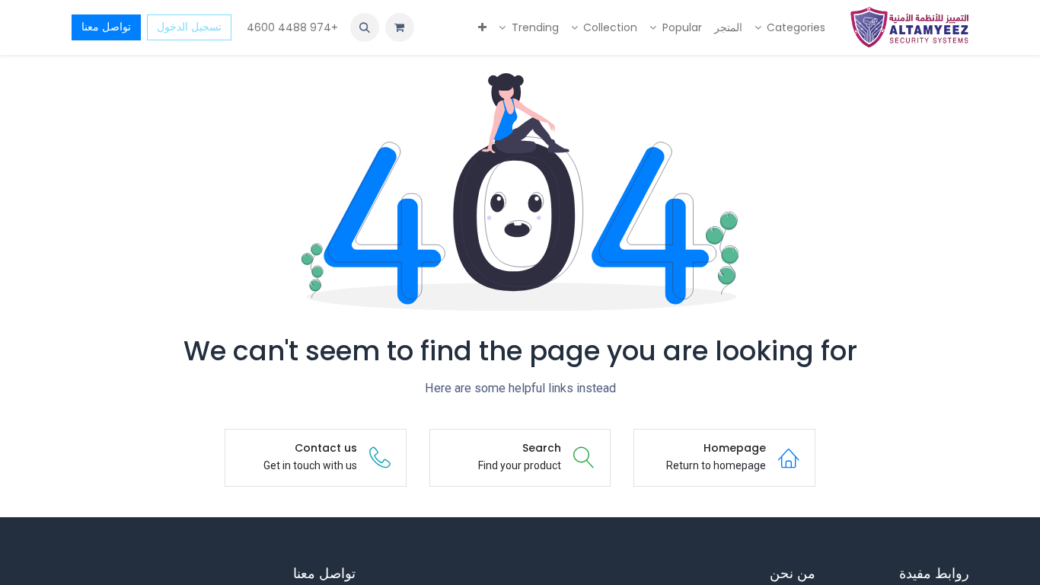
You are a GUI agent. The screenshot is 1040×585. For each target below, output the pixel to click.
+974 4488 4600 (291, 27)
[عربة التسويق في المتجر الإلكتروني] (399, 27)
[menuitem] (790, 28)
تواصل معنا (106, 26)
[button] (364, 27)
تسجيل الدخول (189, 26)
